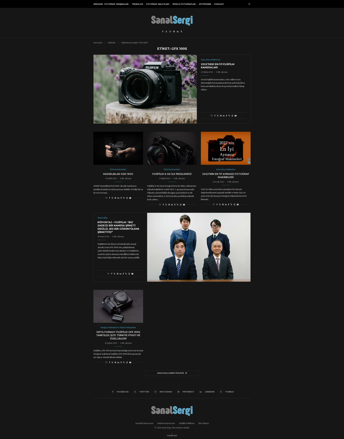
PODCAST (219, 4)
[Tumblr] (181, 31)
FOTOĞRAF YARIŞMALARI (116, 4)
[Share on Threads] (232, 115)
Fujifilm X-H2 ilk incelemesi (171, 174)
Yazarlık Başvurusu (144, 423)
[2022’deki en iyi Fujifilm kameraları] (145, 89)
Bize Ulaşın (203, 423)
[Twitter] (166, 31)
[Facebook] (162, 31)
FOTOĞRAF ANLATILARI (157, 4)
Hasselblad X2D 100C (118, 174)
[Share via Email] (235, 115)
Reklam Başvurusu (166, 423)
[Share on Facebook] (214, 115)
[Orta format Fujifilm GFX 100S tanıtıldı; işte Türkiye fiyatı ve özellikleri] (118, 306)
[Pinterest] (174, 31)
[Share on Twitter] (218, 115)
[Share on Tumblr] (226, 115)
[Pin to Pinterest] (221, 115)
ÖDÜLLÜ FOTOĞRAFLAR (184, 4)
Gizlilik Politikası (186, 423)
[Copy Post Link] (229, 115)
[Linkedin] (178, 31)
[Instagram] (170, 31)
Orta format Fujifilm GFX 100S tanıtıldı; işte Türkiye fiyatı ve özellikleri (118, 335)
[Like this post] (212, 115)
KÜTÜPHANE (205, 4)
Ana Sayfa (97, 43)
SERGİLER (98, 4)
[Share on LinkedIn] (224, 115)
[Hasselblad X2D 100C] (118, 148)
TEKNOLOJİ (137, 4)
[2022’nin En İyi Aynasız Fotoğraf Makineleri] (226, 148)
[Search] (249, 4)
